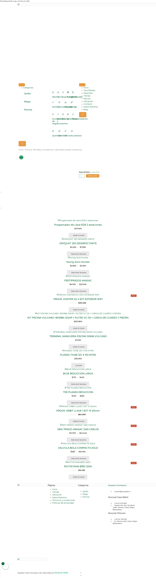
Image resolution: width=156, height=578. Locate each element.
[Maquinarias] (65, 102)
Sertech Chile (61, 573)
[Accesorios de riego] (53, 114)
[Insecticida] (63, 92)
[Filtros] (65, 131)
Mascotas (88, 93)
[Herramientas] (59, 102)
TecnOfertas (89, 90)
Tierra (60, 97)
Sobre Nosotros (91, 107)
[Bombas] (59, 131)
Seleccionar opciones (78, 254)
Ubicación (88, 101)
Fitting (65, 119)
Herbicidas (77, 97)
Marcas (87, 98)
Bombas (62, 136)
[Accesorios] (72, 131)
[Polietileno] (68, 114)
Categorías (28, 88)
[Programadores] (73, 114)
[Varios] (72, 102)
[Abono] (53, 92)
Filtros (68, 136)
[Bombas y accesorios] (58, 114)
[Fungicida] (68, 92)
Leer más (78, 365)
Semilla (55, 107)
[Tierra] (58, 92)
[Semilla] (53, 102)
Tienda (87, 96)
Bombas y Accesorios (43, 150)
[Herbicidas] (73, 92)
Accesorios (76, 136)
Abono (55, 97)
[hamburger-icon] (22, 84)
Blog (86, 109)
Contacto (88, 104)
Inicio (86, 88)
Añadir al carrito (92, 176)
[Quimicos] (53, 131)
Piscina (28, 150)
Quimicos (56, 136)
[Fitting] (63, 114)
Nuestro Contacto (117, 485)
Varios (74, 107)
